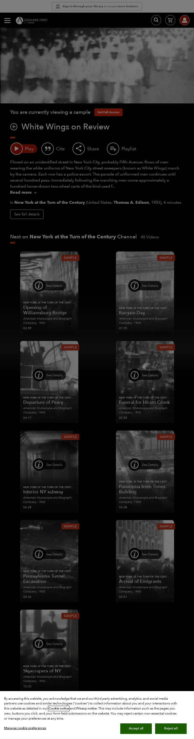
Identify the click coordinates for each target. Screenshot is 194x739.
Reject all (170, 728)
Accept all (136, 728)
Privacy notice (86, 708)
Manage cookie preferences (25, 728)
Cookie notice (58, 708)
